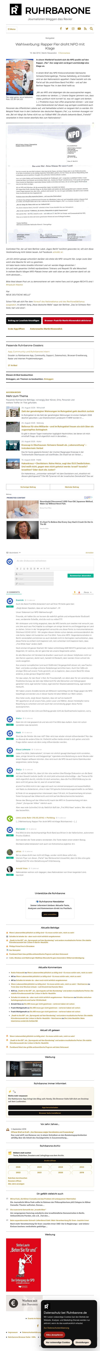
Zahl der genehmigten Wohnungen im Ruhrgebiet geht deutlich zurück (57, 411)
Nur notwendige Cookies (58, 1342)
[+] (48, 568)
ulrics (18, 851)
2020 (60, 1172)
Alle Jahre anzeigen (16, 1184)
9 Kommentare (64, 53)
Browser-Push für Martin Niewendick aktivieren (68, 320)
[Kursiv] (20, 568)
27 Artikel (12, 365)
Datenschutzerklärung (31, 1332)
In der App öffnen (16, 329)
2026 (18, 1167)
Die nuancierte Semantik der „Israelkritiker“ (28, 1210)
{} (44, 568)
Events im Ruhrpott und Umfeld (41, 1318)
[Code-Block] (41, 568)
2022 (18, 1172)
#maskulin (10, 284)
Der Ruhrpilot (14, 950)
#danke (19, 284)
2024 (60, 1167)
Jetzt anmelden (50, 914)
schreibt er (57, 252)
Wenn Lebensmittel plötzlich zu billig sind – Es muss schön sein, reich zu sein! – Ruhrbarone (49, 984)
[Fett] (17, 568)
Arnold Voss (22, 868)
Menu (12, 29)
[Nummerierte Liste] (31, 568)
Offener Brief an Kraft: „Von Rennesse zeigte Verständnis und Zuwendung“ (42, 1132)
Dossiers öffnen (14, 1181)
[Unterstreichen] (24, 568)
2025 (39, 1167)
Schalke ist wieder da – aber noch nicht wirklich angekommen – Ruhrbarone (42, 997)
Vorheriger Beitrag (28, 487)
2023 (82, 1167)
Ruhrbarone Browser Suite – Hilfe (22, 1337)
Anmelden (89, 553)
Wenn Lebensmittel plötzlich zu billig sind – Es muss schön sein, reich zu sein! (41, 933)
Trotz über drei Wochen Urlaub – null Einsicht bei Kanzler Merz (37, 987)
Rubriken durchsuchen (17, 1178)
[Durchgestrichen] (27, 568)
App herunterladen (50, 1107)
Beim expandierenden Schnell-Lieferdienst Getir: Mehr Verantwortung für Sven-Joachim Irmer (49, 1220)
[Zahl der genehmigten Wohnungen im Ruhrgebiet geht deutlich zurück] (13, 412)
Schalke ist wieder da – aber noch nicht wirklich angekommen (34, 936)
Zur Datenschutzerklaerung (56, 1327)
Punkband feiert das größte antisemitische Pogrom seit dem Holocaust (38, 954)
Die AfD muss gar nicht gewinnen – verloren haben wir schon (49, 1004)
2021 (39, 1172)
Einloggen (48, 379)
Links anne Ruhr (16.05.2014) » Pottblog (35, 818)
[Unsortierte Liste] (34, 568)
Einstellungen (82, 1342)
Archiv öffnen (50, 1160)
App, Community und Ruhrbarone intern (29, 351)
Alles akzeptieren (54, 1335)
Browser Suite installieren (50, 1113)
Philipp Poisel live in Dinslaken (22, 946)
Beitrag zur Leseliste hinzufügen (23, 320)
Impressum (13, 1332)
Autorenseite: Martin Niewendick (46, 329)
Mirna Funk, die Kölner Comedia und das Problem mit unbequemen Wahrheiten (43, 1199)
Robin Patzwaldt (18, 973)
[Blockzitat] (38, 568)
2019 (82, 1172)
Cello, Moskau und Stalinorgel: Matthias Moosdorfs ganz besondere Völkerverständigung (46, 958)
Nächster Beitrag (72, 487)
